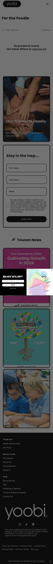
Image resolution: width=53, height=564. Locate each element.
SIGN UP (13, 285)
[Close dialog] (52, 270)
